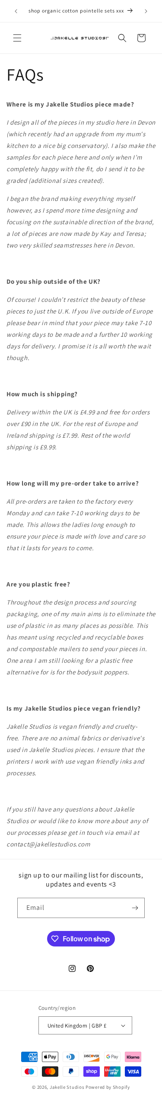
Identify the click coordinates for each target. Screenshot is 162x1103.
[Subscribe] (134, 908)
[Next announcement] (146, 11)
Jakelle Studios (67, 1087)
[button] (17, 37)
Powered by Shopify (108, 1087)
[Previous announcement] (15, 11)
